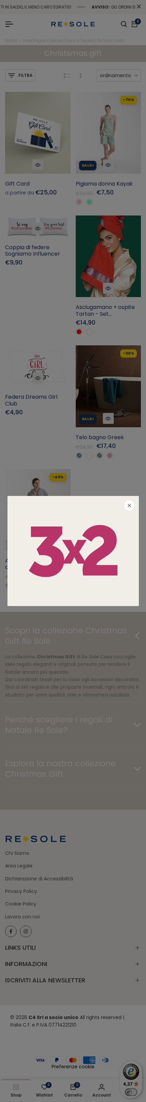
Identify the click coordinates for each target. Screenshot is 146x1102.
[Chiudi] (129, 505)
